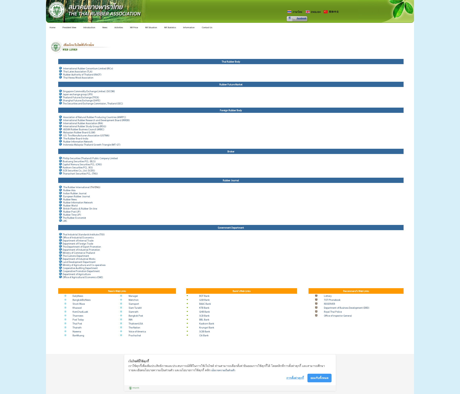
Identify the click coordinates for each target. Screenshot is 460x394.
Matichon (134, 299)
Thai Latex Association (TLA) (77, 71)
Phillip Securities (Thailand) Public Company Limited (90, 158)
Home (52, 27)
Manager (133, 295)
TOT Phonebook (332, 299)
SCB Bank (204, 315)
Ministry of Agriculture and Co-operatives (84, 264)
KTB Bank (204, 307)
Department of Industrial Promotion (81, 249)
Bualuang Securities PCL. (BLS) (79, 161)
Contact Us (207, 27)
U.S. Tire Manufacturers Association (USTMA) (86, 135)
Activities (118, 27)
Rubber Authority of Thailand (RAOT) (82, 74)
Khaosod (77, 307)
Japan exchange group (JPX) (78, 94)
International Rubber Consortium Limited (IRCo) (88, 68)
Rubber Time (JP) (72, 214)
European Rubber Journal (76, 196)
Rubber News (70, 199)
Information (189, 27)
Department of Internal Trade (78, 240)
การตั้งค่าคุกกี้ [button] (295, 378)
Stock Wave (79, 303)
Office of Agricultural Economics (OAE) (83, 277)
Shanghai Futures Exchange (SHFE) (81, 100)
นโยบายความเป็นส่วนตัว (223, 370)
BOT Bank (204, 295)
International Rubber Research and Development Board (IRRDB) (96, 120)
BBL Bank (204, 319)
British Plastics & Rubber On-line (80, 208)
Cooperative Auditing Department (80, 267)
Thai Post (77, 323)
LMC (65, 220)
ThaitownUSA (136, 323)
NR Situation (151, 27)
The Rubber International (76, 187)
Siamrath (133, 311)
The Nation (134, 327)
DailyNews (78, 295)
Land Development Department (79, 261)
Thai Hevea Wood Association (78, 77)
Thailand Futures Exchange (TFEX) (81, 97)
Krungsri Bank (206, 327)
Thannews (78, 315)
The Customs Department (76, 255)
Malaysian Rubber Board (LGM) (79, 132)
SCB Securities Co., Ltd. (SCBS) (79, 170)
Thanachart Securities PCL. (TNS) (80, 173)
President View (69, 27)
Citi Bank (204, 335)
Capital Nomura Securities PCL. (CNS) (82, 164)
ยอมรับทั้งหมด (319, 378)
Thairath (77, 327)
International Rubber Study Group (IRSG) (84, 126)
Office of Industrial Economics (78, 237)
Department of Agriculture (77, 274)
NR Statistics (170, 27)
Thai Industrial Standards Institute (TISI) (84, 234)
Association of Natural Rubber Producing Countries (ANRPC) (94, 117)
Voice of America (137, 331)
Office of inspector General (338, 315)
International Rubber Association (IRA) (83, 123)
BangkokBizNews (82, 299)
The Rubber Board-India (75, 138)
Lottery (328, 295)
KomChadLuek (80, 311)
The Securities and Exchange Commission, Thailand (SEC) (93, 103)
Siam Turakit (135, 307)
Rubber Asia (69, 190)
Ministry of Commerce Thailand (79, 252)
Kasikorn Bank (206, 323)
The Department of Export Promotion (82, 246)
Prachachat (135, 335)
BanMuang (78, 335)
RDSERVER (329, 303)
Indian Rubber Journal (75, 193)
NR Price (134, 27)
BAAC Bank (205, 303)
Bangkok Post (136, 315)
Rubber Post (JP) (71, 211)
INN (130, 319)
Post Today (78, 319)
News (104, 27)
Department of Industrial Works (79, 258)
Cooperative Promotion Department (81, 271)
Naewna (77, 331)
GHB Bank (204, 311)
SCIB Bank (204, 331)
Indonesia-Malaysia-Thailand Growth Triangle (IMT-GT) (91, 144)
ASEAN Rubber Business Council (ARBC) (83, 129)
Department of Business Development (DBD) (346, 307)
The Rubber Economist (74, 217)
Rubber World (70, 205)
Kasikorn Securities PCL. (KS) (78, 167)
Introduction (89, 27)
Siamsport (134, 303)
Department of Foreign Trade (78, 243)
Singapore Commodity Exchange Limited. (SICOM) (89, 91)
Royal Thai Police (333, 311)
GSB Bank (204, 299)
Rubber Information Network (78, 141)
